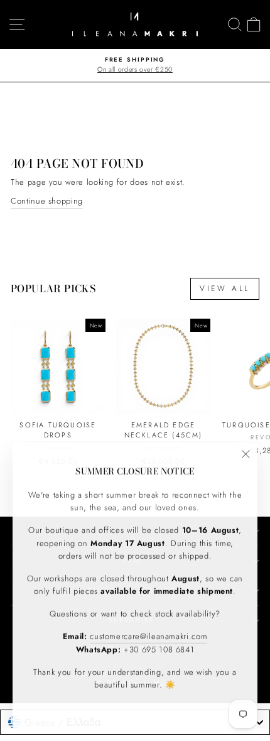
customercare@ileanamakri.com (148, 635)
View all (225, 288)
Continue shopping (47, 201)
